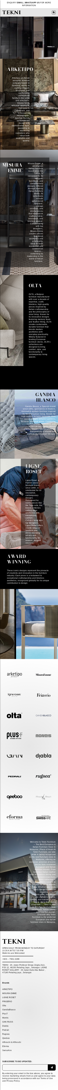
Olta (4, 1005)
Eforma (5, 1046)
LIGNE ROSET (9, 997)
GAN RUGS (7, 1022)
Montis (5, 1018)
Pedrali (5, 1030)
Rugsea (6, 1034)
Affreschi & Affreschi (11, 1042)
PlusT (5, 1014)
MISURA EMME (9, 993)
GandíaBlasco (8, 1010)
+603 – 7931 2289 (10, 959)
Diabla (5, 1026)
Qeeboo (6, 1038)
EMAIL (20, 3)
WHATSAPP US (32, 3)
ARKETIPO (7, 989)
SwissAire (7, 1050)
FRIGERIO (7, 1001)
